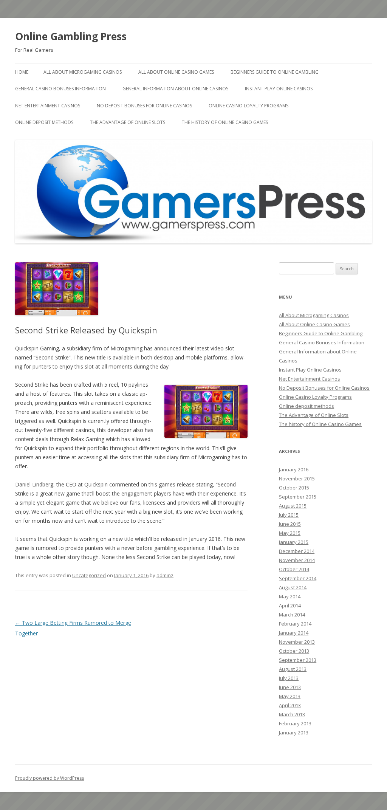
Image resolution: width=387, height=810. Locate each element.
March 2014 (292, 614)
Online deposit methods (44, 122)
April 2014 (290, 605)
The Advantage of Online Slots (127, 122)
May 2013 (289, 696)
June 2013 (290, 687)
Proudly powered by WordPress (49, 778)
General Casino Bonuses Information (60, 88)
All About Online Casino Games (176, 72)
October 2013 (294, 650)
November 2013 (297, 641)
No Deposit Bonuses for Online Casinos (144, 105)
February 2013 (295, 723)
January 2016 (293, 469)
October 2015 (294, 487)
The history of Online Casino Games (225, 122)
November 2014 (297, 560)
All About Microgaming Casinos (82, 72)
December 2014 (296, 551)
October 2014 (294, 569)
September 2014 (297, 578)
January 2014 (293, 632)
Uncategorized (89, 575)
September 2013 (297, 660)
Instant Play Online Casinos (279, 88)
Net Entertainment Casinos (47, 105)
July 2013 (289, 678)
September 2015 (297, 496)
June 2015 (290, 523)
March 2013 (292, 714)
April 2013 (290, 705)
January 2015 (293, 542)
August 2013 (293, 669)
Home (21, 72)
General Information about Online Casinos (175, 88)
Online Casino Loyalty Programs (248, 105)
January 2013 (293, 732)
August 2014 (293, 587)
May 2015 (289, 533)
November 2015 (297, 478)
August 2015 (293, 505)
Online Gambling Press (71, 36)
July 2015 (289, 514)
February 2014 (295, 623)
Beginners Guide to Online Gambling (275, 72)
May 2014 (289, 596)
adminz (164, 575)
